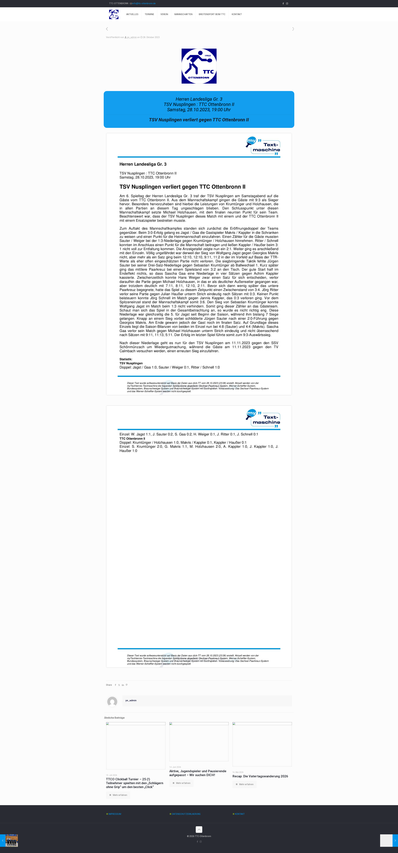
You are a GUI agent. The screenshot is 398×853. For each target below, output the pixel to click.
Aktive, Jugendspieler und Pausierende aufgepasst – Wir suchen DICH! (197, 773)
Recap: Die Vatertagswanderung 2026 (260, 776)
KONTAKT (240, 814)
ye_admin (132, 37)
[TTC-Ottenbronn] (113, 14)
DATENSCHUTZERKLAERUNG (186, 814)
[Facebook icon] (283, 3)
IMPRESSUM (115, 814)
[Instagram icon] (287, 3)
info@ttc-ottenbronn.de (144, 3)
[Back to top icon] (199, 829)
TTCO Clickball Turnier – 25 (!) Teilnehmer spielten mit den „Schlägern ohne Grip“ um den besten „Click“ (134, 783)
